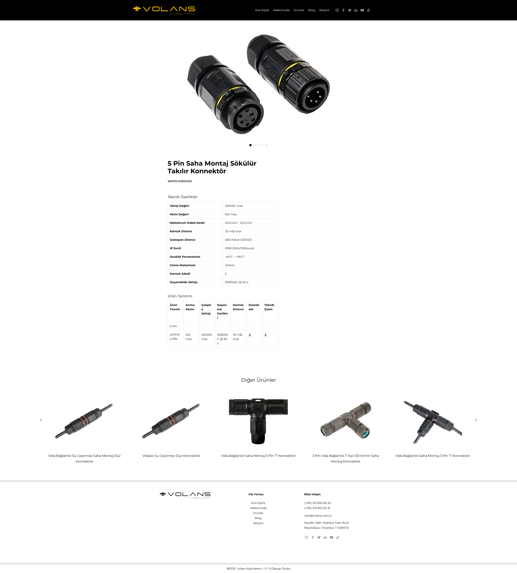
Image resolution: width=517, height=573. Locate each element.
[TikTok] (368, 10)
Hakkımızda (258, 508)
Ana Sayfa (258, 503)
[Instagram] (337, 10)
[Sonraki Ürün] (476, 420)
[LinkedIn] (356, 10)
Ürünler (258, 513)
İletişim (258, 523)
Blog (258, 518)
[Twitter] (350, 10)
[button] (299, 10)
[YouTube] (362, 10)
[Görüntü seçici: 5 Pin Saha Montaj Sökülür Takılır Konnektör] (250, 145)
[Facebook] (343, 10)
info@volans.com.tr (318, 515)
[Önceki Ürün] (40, 420)
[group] (258, 428)
